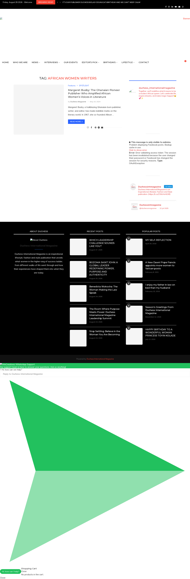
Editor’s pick (89, 62)
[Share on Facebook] (91, 127)
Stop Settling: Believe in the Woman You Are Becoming (104, 333)
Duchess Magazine (78, 102)
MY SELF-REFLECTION (158, 240)
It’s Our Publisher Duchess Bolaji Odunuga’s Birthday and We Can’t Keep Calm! (101, 2)
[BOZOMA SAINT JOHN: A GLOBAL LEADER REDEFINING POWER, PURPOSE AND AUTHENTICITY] (78, 269)
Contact (144, 62)
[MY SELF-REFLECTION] (134, 247)
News (35, 62)
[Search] (188, 62)
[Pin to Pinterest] (95, 127)
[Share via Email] (102, 127)
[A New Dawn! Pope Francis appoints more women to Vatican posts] (134, 269)
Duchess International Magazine (100, 359)
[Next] (60, 2)
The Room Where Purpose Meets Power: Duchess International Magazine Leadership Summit (104, 314)
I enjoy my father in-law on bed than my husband (160, 286)
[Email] (179, 6)
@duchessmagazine (148, 208)
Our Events (71, 62)
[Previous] (57, 2)
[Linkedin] (172, 6)
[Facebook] (165, 6)
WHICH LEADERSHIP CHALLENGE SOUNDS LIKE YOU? (101, 243)
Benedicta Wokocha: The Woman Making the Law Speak (103, 289)
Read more (75, 122)
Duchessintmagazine (150, 205)
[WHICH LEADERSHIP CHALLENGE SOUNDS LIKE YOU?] (78, 247)
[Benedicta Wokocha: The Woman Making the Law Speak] (78, 293)
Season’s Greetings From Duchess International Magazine (159, 310)
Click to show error (138, 150)
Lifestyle (127, 62)
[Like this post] (88, 127)
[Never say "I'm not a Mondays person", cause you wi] (171, 117)
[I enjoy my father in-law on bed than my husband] (134, 291)
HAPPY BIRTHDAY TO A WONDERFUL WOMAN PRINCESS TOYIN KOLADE (160, 332)
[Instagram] (169, 6)
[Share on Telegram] (99, 127)
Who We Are (20, 62)
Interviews (51, 62)
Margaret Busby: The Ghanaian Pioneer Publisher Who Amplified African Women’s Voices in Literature (94, 93)
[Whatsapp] (183, 6)
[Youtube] (176, 6)
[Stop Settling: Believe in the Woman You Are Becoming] (78, 338)
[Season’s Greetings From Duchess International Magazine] (134, 314)
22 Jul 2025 (164, 208)
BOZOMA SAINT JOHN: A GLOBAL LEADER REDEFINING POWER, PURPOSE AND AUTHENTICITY (103, 268)
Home (5, 62)
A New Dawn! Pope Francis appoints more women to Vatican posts (160, 265)
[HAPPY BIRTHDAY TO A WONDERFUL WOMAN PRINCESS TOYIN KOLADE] (134, 336)
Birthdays (109, 62)
